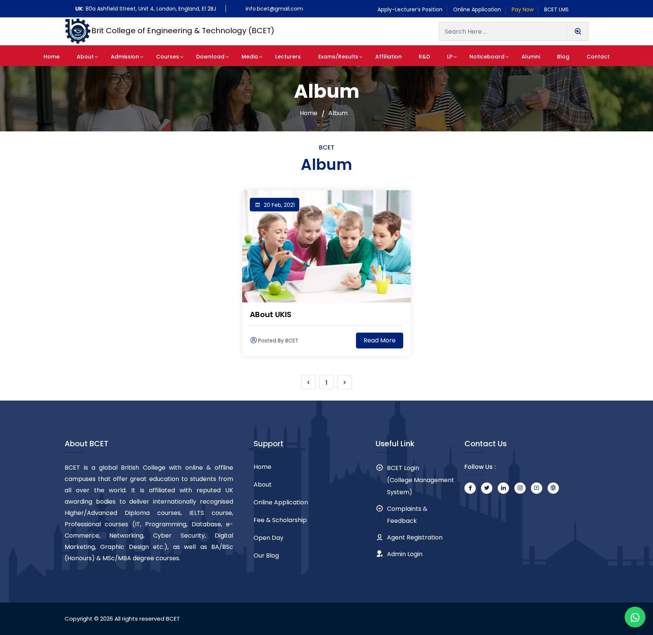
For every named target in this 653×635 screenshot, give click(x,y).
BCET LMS (556, 9)
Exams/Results (338, 56)
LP (449, 56)
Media (249, 56)
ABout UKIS (270, 314)
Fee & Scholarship (280, 520)
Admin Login (404, 554)
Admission (125, 56)
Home (308, 113)
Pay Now (523, 9)
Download (210, 56)
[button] (51, 55)
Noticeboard (486, 56)
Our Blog (266, 555)
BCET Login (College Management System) (420, 480)
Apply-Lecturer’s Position (410, 9)
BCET (173, 619)
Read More (380, 340)
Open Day (268, 537)
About (85, 56)
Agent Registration (415, 537)
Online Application (477, 9)
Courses (167, 56)
